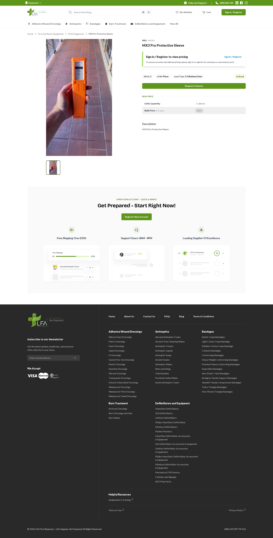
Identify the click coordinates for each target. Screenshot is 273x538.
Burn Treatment (117, 23)
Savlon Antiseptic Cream (167, 382)
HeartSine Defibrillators (167, 408)
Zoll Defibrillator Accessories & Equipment (176, 444)
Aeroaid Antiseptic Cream (168, 337)
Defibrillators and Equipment (150, 23)
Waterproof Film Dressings (122, 391)
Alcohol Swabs (162, 359)
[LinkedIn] (236, 2)
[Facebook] (241, 2)
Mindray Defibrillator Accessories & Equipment (172, 466)
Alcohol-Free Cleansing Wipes (170, 341)
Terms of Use (115, 510)
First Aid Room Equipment (51, 33)
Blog (181, 316)
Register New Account (136, 216)
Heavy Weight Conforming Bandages (220, 359)
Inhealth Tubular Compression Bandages (221, 382)
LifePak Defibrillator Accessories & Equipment (171, 450)
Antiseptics (75, 23)
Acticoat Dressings (118, 408)
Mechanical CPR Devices (167, 472)
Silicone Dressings (117, 373)
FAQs (167, 316)
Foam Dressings (116, 346)
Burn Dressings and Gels (120, 413)
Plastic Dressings (117, 364)
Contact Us (149, 316)
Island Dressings (117, 350)
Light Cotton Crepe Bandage (216, 341)
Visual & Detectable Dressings (123, 382)
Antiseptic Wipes (163, 364)
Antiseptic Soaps (163, 355)
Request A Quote (194, 85)
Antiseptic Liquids (164, 350)
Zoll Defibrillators (164, 413)
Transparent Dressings (120, 378)
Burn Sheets (114, 417)
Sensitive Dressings (118, 368)
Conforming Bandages (213, 355)
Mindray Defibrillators (166, 426)
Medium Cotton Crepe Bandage (217, 346)
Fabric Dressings (117, 341)
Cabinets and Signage (165, 477)
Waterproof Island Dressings (123, 396)
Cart (208, 12)
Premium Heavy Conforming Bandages (221, 364)
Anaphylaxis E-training (120, 499)
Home (30, 33)
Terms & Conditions (203, 316)
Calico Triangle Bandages (214, 387)
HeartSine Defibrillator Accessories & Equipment (172, 438)
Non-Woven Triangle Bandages (217, 391)
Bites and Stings (163, 368)
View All (174, 23)
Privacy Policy (236, 510)
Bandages (95, 23)
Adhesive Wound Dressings (46, 23)
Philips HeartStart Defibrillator (170, 422)
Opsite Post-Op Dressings (121, 359)
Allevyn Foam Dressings (120, 337)
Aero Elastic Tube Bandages (215, 373)
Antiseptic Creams (164, 346)
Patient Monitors (163, 431)
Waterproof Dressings (119, 387)
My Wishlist (186, 12)
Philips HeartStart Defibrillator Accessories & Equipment (176, 458)
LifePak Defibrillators (166, 417)
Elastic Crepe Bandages (213, 337)
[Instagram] (246, 3)
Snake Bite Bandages (212, 368)
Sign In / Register (233, 12)
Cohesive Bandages (211, 350)
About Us (129, 316)
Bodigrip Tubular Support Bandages (219, 378)
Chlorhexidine (162, 373)
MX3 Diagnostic (76, 33)
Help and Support (197, 2)
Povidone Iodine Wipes (166, 378)
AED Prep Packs (163, 481)
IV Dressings (115, 355)
